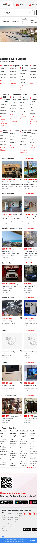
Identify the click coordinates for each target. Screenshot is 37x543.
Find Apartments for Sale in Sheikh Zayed (13, 455)
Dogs (31, 105)
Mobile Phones (23, 73)
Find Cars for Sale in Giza (3, 457)
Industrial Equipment (23, 142)
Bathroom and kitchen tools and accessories (3, 114)
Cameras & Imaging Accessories (13, 111)
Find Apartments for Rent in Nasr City (23, 454)
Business (32, 133)
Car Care (3, 78)
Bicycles (12, 136)
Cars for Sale (3, 69)
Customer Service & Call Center (33, 78)
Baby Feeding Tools (3, 144)
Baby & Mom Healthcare (3, 136)
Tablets (22, 76)
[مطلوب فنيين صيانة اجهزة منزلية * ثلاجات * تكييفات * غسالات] (12, 345)
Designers (33, 75)
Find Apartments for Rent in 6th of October (23, 443)
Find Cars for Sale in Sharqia (3, 464)
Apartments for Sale (13, 69)
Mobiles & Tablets (25, 21)
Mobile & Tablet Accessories (23, 79)
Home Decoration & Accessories (3, 111)
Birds (31, 111)
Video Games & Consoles (13, 108)
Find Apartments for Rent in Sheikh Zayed (23, 465)
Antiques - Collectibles (13, 133)
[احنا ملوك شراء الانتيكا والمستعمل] (12, 410)
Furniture (3, 105)
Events (32, 139)
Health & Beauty (33, 142)
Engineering (33, 72)
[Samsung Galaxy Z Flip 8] (12, 313)
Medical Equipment (23, 144)
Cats (31, 108)
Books (12, 139)
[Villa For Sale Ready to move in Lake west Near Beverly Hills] (12, 175)
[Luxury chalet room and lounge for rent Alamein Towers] (12, 244)
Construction (23, 139)
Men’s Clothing (23, 105)
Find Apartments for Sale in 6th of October (13, 443)
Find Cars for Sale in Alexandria (3, 449)
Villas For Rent (13, 78)
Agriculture (23, 136)
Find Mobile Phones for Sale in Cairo (33, 445)
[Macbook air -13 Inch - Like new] (12, 377)
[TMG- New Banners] (18, 34)
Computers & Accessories (13, 105)
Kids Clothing (3, 142)
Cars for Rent (3, 72)
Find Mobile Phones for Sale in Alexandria (33, 455)
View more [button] (30, 467)
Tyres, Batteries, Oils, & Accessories (3, 75)
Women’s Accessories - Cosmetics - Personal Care (23, 108)
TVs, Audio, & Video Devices (13, 102)
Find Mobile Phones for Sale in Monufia (33, 464)
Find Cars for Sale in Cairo (3, 441)
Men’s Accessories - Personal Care (23, 111)
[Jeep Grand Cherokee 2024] (12, 279)
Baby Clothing (3, 139)
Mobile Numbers (23, 82)
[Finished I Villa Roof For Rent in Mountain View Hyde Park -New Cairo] (12, 210)
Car (31, 136)
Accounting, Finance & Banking (33, 69)
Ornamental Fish (33, 114)
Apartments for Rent (13, 72)
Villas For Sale (13, 75)
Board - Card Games (13, 142)
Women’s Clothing (23, 102)
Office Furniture (3, 108)
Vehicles (6, 21)
